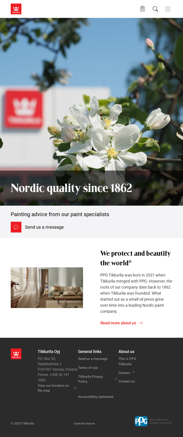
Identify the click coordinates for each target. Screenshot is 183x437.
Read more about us (118, 323)
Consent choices (84, 423)
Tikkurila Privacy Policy (90, 379)
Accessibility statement (95, 397)
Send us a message (44, 227)
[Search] (155, 9)
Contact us (127, 381)
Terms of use (88, 368)
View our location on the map (53, 388)
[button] (142, 9)
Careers (124, 373)
